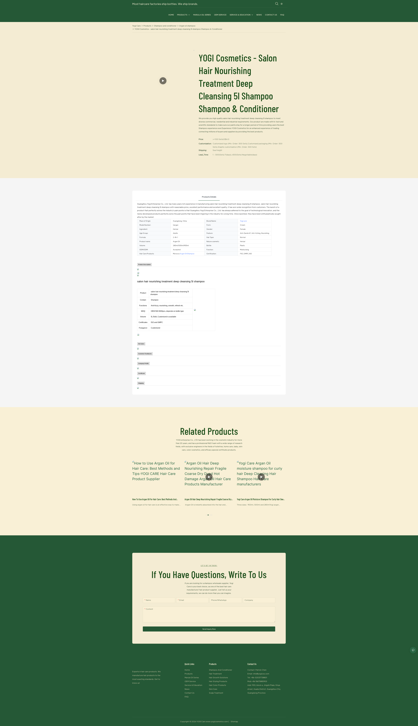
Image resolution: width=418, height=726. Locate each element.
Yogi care (136, 26)
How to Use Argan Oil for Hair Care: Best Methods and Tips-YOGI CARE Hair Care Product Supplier (154, 499)
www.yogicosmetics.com (217, 721)
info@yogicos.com (261, 674)
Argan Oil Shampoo (187, 254)
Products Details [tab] (209, 197)
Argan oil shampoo (187, 26)
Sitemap (234, 721)
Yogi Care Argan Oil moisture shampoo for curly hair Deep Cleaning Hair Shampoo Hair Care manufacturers (260, 499)
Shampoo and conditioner (165, 26)
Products (147, 26)
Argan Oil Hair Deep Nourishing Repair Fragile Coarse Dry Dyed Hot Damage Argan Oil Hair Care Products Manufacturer (208, 499)
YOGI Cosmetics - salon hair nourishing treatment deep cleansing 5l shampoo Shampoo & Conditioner (178, 29)
